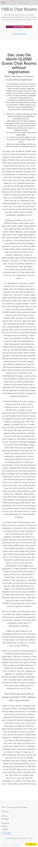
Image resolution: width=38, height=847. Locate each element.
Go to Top (6, 833)
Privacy (4, 816)
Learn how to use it (19, 34)
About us (5, 811)
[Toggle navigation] (32, 3)
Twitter (4, 826)
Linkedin (5, 829)
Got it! (31, 844)
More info (17, 845)
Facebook (5, 823)
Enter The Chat (19, 27)
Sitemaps (5, 819)
